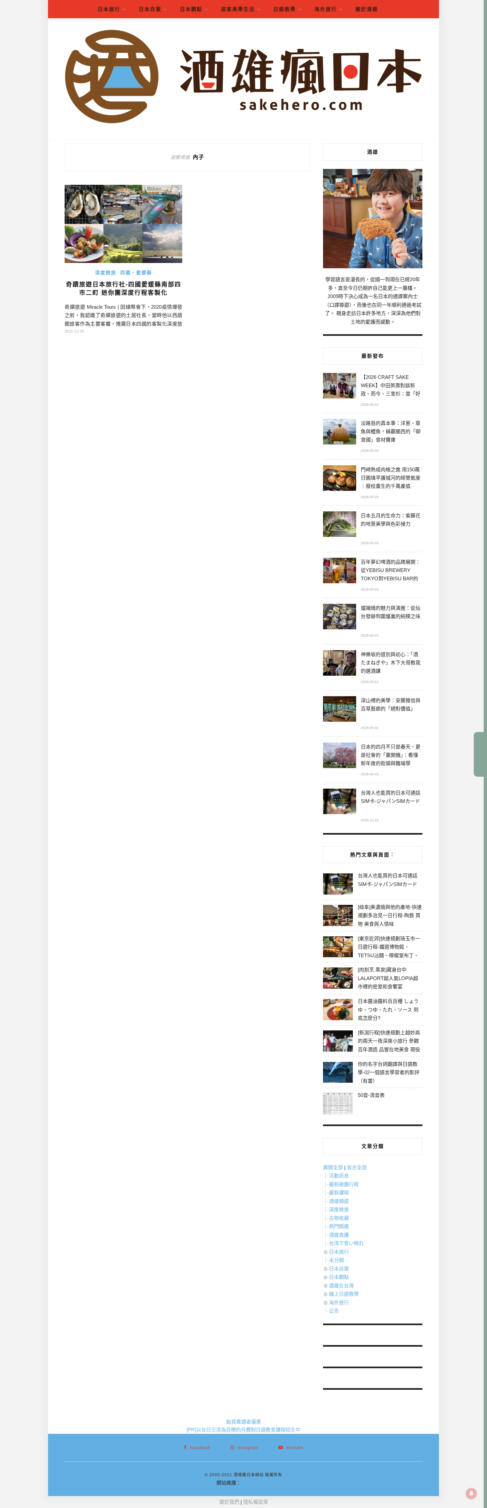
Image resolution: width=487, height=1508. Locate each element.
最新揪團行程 (344, 1184)
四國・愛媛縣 (136, 272)
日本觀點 (191, 9)
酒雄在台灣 (341, 1285)
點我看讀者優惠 (243, 1422)
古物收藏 (339, 1218)
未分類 (336, 1260)
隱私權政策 (255, 1502)
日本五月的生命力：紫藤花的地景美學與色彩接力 (390, 520)
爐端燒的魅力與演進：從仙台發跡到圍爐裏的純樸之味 (390, 612)
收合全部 (357, 1167)
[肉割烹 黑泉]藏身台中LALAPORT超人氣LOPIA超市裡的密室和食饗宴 (388, 978)
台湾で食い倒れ (346, 1243)
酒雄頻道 (339, 1201)
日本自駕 (150, 9)
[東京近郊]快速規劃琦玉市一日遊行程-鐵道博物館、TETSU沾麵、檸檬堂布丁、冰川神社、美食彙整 (389, 951)
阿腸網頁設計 (256, 1482)
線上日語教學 (344, 1294)
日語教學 (284, 9)
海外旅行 (325, 9)
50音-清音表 (371, 1095)
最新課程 (339, 1192)
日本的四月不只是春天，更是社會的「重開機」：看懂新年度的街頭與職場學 (390, 755)
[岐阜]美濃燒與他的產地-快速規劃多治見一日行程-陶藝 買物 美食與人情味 (390, 915)
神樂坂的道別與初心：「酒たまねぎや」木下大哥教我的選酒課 (390, 662)
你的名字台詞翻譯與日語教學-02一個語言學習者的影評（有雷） (388, 1072)
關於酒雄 (366, 9)
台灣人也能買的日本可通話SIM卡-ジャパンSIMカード (390, 797)
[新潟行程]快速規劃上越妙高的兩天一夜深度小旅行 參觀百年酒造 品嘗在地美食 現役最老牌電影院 (389, 1045)
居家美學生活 (238, 9)
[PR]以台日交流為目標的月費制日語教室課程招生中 (243, 1429)
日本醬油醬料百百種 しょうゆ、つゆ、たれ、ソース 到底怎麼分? (388, 1009)
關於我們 (229, 1502)
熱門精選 (339, 1226)
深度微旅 (105, 272)
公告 (334, 1311)
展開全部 (333, 1167)
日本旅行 (109, 9)
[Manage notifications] (471, 1493)
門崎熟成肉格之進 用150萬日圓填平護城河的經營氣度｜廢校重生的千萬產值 (390, 478)
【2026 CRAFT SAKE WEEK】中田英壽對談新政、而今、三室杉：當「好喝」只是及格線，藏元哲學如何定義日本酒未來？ (390, 386)
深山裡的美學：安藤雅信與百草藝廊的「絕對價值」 (390, 704)
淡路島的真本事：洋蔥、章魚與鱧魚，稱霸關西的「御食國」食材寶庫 (390, 431)
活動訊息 (339, 1175)
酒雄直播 (339, 1235)
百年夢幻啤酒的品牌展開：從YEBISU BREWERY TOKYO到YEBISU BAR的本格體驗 (390, 571)
